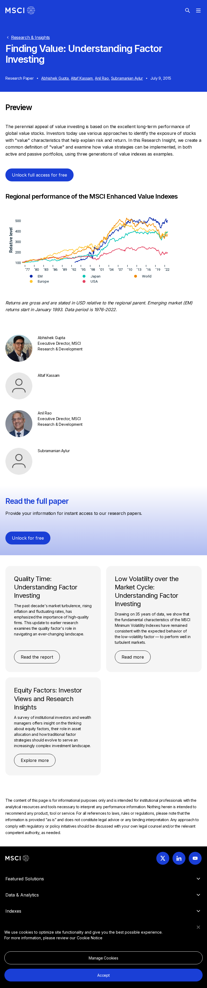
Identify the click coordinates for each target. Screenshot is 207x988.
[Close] (198, 927)
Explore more (35, 760)
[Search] (187, 10)
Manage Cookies (103, 958)
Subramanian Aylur (127, 78)
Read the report (37, 657)
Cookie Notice (89, 938)
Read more (133, 657)
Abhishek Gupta (55, 78)
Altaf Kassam (82, 78)
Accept (103, 975)
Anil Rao (102, 78)
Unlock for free (28, 538)
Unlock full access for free (39, 175)
